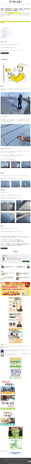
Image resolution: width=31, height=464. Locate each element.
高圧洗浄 (4, 32)
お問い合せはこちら (4, 248)
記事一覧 (26, 261)
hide (8, 28)
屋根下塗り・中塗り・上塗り (7, 34)
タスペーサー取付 (5, 33)
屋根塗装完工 (4, 36)
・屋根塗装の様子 (4, 31)
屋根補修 (4, 35)
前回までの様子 (3, 30)
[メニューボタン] (1, 1)
